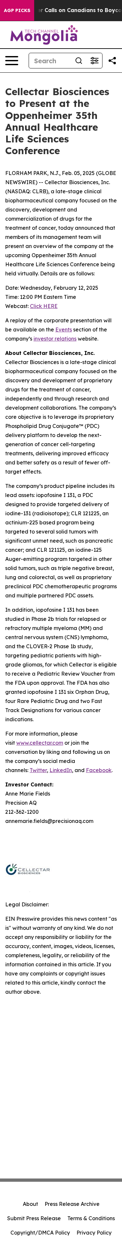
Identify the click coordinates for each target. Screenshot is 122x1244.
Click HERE (44, 306)
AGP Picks (17, 10)
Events (63, 329)
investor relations (55, 338)
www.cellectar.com (39, 742)
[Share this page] (112, 60)
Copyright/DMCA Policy (40, 1232)
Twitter (38, 770)
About (30, 1204)
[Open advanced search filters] (94, 60)
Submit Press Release (34, 1218)
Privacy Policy (94, 1232)
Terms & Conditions (91, 1218)
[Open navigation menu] (11, 60)
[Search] (79, 60)
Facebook (99, 770)
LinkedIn (60, 770)
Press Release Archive (72, 1204)
